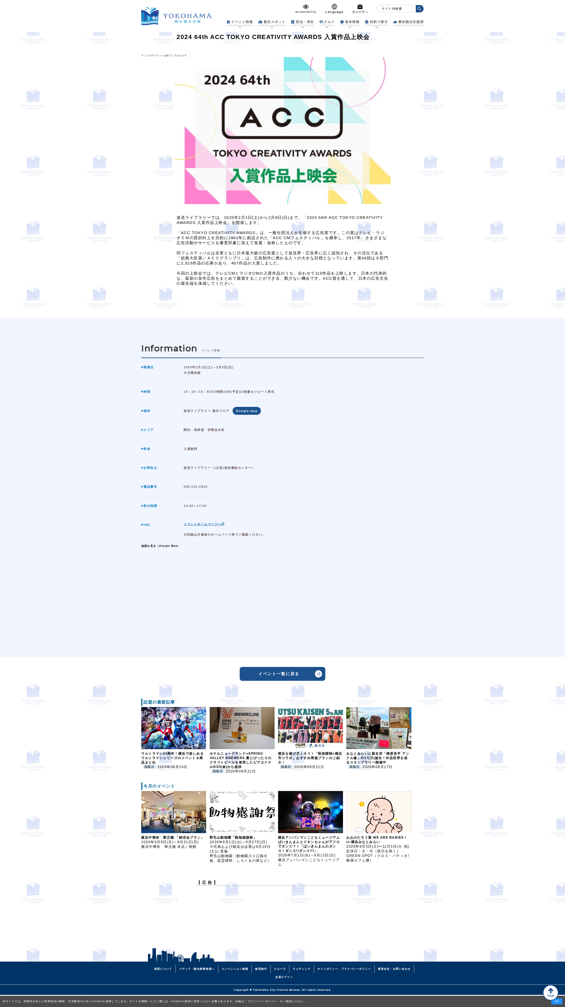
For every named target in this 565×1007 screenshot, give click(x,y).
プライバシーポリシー (262, 1001)
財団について (163, 968)
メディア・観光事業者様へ (197, 968)
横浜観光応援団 (411, 22)
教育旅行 (261, 968)
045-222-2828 (195, 486)
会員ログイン (284, 977)
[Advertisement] (282, 920)
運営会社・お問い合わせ (394, 968)
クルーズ (280, 968)
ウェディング (302, 968)
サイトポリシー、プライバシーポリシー (344, 968)
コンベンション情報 (235, 968)
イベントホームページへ (202, 524)
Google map (247, 411)
